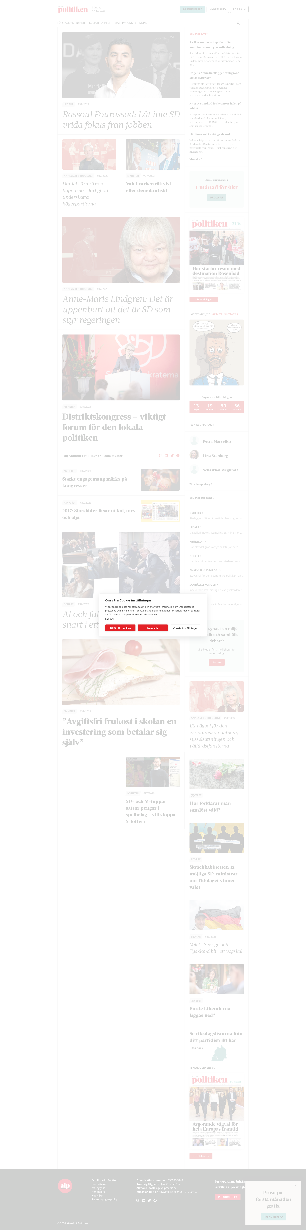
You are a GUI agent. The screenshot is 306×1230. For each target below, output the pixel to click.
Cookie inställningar (185, 627)
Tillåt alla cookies (120, 627)
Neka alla (153, 627)
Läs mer (109, 618)
